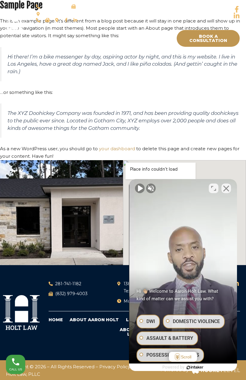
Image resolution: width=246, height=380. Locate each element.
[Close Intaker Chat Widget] (226, 188)
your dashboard (117, 148)
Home (56, 319)
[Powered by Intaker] (195, 367)
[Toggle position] (213, 188)
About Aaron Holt (94, 319)
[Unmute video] (140, 188)
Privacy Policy (115, 367)
